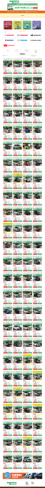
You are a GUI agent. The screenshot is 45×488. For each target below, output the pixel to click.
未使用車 (36, 51)
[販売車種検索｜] (14, 3)
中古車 (36, 52)
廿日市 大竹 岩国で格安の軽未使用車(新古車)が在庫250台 (22, 487)
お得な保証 (27, 484)
